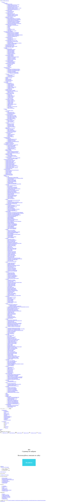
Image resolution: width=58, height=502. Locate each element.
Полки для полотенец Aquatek (12, 352)
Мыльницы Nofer (10, 247)
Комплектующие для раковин (10, 63)
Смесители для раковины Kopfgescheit (13, 209)
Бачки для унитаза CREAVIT (12, 185)
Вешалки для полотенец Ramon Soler (13, 397)
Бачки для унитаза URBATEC (12, 361)
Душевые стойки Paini (11, 263)
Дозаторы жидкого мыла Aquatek (13, 340)
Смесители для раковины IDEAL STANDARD (15, 377)
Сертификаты (6, 418)
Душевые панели (10, 86)
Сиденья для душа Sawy (11, 316)
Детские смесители (9, 171)
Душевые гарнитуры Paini (12, 262)
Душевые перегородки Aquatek (12, 341)
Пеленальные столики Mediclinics (13, 219)
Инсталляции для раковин (12, 118)
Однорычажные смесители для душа (13, 6)
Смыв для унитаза (10, 121)
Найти (10, 408)
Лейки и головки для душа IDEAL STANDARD (15, 376)
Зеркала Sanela (10, 286)
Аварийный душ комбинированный (13, 141)
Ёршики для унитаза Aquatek (12, 343)
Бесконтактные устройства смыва (13, 41)
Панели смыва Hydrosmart (12, 406)
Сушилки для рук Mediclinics (12, 225)
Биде (6, 109)
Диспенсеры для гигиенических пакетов (14, 69)
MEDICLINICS (8, 211)
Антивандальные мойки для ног (11, 162)
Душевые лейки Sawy (11, 312)
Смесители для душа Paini (12, 269)
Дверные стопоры (10, 101)
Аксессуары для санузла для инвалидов (12, 144)
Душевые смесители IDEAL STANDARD (14, 374)
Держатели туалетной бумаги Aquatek (13, 339)
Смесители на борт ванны (12, 16)
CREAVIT (7, 184)
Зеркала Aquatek (10, 344)
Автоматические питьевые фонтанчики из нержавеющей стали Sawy (18, 306)
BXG (6, 327)
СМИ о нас (5, 419)
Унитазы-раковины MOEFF (12, 236)
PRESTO (7, 271)
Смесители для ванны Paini (12, 268)
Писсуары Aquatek (10, 350)
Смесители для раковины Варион (13, 390)
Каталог (3, 2)
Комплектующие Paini (11, 264)
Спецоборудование (7, 137)
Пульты (9, 27)
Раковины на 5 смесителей (12, 59)
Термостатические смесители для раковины (14, 23)
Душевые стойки (10, 103)
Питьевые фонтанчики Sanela (12, 289)
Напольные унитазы (11, 124)
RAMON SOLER (8, 396)
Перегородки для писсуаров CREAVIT (14, 192)
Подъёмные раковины (11, 62)
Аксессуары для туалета (7, 67)
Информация (4, 410)
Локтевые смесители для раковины (13, 20)
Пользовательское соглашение (35, 500)
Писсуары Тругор (10, 369)
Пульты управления (11, 136)
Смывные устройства (9, 119)
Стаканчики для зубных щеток (12, 106)
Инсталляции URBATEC (11, 362)
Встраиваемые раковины (11, 49)
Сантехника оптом (5, 480)
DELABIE (7, 176)
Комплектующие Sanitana (11, 298)
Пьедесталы (9, 65)
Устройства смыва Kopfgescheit (12, 210)
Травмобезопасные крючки (12, 148)
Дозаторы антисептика (11, 74)
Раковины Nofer (10, 250)
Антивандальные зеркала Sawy (12, 307)
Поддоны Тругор (10, 370)
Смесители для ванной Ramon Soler (13, 402)
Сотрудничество (6, 411)
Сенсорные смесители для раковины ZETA (14, 384)
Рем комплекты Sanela (11, 291)
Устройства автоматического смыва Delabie (14, 183)
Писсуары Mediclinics (11, 220)
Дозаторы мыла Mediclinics (12, 216)
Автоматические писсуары (10, 45)
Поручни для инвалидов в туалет (13, 152)
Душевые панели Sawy (13, 305)
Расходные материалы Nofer (12, 261)
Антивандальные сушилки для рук (11, 165)
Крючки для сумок (9, 78)
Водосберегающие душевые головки (11, 46)
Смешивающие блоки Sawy (12, 317)
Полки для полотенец (11, 108)
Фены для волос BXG (11, 333)
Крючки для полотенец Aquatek (12, 348)
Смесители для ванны (9, 12)
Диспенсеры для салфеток (12, 71)
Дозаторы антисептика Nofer (12, 244)
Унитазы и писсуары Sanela (12, 293)
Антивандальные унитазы (10, 166)
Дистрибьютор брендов (5, 481)
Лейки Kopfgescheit (11, 207)
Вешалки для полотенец (11, 100)
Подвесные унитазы (11, 125)
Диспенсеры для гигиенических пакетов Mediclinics (16, 213)
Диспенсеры (8, 68)
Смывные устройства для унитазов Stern (14, 326)
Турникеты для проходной (10, 143)
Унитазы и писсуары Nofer (12, 255)
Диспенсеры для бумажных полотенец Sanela (15, 282)
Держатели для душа (11, 92)
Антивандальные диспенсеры (10, 160)
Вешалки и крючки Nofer (11, 241)
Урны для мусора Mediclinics (12, 227)
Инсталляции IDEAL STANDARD (13, 375)
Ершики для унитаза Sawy (12, 313)
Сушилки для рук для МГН (12, 147)
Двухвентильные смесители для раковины (14, 19)
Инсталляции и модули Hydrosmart (13, 405)
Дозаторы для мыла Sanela (12, 283)
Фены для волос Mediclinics (12, 228)
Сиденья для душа (10, 97)
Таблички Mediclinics (11, 226)
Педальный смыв (10, 42)
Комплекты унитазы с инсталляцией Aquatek (15, 346)
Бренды (5, 175)
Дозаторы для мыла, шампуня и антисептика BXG (15, 330)
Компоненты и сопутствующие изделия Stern (15, 323)
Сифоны (9, 66)
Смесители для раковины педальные (13, 22)
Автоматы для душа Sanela (12, 280)
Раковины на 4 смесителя (11, 58)
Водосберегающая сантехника (7, 478)
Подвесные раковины (11, 52)
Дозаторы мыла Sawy (11, 311)
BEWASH (7, 380)
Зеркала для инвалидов (11, 146)
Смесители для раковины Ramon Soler (13, 403)
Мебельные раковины (11, 50)
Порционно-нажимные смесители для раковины (15, 34)
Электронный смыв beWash (12, 381)
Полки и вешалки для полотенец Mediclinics (14, 221)
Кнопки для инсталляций (11, 131)
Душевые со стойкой (11, 87)
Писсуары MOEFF (10, 233)
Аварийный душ (8, 138)
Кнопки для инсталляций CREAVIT (13, 190)
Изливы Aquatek (10, 345)
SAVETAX (7, 394)
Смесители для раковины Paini (12, 270)
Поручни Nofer (10, 249)
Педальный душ (10, 38)
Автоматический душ (9, 37)
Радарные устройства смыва (12, 43)
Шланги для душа (10, 91)
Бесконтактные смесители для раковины (14, 18)
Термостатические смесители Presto (13, 278)
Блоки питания (10, 135)
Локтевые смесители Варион (12, 388)
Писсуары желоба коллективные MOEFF (14, 234)
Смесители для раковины (10, 17)
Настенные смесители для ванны (13, 15)
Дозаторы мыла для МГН (11, 145)
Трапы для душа (10, 98)
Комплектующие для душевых (10, 90)
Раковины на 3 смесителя (11, 57)
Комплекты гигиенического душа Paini (14, 265)
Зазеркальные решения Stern (12, 322)
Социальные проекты (5, 494)
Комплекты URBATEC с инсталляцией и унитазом (15, 363)
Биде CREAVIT (10, 186)
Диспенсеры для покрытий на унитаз (13, 70)
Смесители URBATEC (11, 364)
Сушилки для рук (8, 81)
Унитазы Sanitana (10, 302)
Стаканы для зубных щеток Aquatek (13, 358)
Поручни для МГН (9, 150)
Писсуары (7, 111)
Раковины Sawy (10, 315)
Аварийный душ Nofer (11, 239)
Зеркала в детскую (9, 173)
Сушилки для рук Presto (11, 277)
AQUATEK (7, 334)
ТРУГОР (7, 366)
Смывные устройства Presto (12, 276)
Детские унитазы (8, 172)
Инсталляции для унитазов (12, 115)
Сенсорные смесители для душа (12, 8)
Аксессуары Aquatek (11, 335)
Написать (6, 427)
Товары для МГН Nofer (11, 254)
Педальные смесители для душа (12, 7)
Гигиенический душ (11, 11)
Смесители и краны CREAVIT (12, 195)
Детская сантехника (7, 169)
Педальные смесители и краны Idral (13, 201)
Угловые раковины (10, 54)
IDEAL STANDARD (9, 373)
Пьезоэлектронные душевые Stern (13, 324)
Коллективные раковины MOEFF (13, 232)
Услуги (5, 412)
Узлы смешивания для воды (12, 30)
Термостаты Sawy (10, 318)
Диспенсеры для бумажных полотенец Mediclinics (15, 212)
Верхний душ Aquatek (11, 337)
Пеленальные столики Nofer (12, 248)
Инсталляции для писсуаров (12, 116)
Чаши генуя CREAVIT (11, 198)
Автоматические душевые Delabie (13, 177)
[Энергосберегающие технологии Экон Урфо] (29, 0)
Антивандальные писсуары (10, 163)
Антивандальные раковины (10, 164)
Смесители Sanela (10, 292)
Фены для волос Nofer (11, 256)
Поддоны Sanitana (10, 300)
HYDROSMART (8, 404)
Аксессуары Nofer (10, 260)
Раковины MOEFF (10, 235)
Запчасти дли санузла (9, 132)
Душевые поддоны (10, 96)
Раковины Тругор (10, 371)
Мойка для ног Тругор (11, 368)
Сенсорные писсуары (11, 113)
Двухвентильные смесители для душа (13, 4)
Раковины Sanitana (10, 301)
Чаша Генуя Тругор (11, 372)
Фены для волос (10, 107)
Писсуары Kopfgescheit (11, 208)
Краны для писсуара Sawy (12, 314)
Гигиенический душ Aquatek (12, 338)
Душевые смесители (9, 89)
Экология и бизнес (5, 498)
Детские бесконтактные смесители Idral (14, 200)
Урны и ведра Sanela (11, 294)
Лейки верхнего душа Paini (12, 266)
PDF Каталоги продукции (6, 497)
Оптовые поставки (7, 417)
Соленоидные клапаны (11, 29)
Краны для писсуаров (11, 120)
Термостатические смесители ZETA (13, 385)
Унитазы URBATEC (11, 365)
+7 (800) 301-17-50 (4, 467)
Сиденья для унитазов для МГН (12, 158)
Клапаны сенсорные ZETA (12, 383)
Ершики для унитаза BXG (12, 331)
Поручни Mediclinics (11, 222)
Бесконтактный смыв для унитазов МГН (14, 157)
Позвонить (6, 426)
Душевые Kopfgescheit (11, 205)
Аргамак (7, 395)
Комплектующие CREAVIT (12, 191)
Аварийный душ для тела (11, 140)
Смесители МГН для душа (12, 155)
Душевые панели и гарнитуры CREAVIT (14, 188)
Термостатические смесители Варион (13, 392)
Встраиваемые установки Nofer (12, 242)
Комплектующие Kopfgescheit (12, 206)
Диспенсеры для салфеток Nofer (13, 259)
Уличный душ (10, 88)
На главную (29, 462)
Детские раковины (9, 170)
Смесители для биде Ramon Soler (13, 401)
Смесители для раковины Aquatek (13, 357)
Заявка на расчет (6, 413)
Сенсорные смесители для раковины (13, 35)
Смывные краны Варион (11, 391)
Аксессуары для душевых (10, 99)
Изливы (9, 26)
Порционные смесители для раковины (14, 21)
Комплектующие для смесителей (11, 24)
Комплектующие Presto (11, 274)
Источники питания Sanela (12, 288)
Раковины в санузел (9, 48)
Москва (2, 431)
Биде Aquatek (10, 336)
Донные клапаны (10, 64)
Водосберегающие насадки (10, 44)
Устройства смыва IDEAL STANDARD (14, 379)
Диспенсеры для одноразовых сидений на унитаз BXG (16, 328)
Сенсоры (9, 28)
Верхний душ (10, 94)
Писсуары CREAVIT (11, 193)
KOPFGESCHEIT (8, 204)
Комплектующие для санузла (10, 128)
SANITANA (8, 296)
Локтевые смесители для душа (12, 5)
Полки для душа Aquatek (11, 351)
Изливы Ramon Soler (11, 398)
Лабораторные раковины (11, 61)
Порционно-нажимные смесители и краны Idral (15, 202)
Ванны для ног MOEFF (11, 230)
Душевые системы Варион (12, 387)
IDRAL (7, 199)
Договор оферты (43, 500)
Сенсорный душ (10, 39)
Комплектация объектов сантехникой (8, 479)
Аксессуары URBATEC (11, 360)
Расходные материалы (9, 80)
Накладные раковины (11, 51)
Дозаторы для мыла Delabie (12, 179)
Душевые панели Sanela (11, 284)
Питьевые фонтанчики (9, 142)
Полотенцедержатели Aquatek (12, 353)
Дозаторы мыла (10, 75)
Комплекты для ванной (11, 13)
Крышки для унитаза (11, 123)
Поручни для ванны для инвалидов (13, 151)
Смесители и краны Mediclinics (12, 224)
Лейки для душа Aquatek (11, 349)
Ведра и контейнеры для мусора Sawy (13, 308)
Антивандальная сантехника (8, 159)
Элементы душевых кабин (10, 93)
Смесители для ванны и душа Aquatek (13, 356)
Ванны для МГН (8, 149)
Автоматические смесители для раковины (12, 32)
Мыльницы (9, 105)
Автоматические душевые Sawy (13, 304)
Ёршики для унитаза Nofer (12, 245)
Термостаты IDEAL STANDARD (13, 378)
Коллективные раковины (10, 55)
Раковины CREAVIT (11, 194)
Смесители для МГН (9, 154)
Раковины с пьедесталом (11, 53)
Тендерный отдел (6, 414)
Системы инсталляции (9, 114)
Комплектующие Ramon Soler (12, 399)
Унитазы (7, 122)
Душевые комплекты (11, 85)
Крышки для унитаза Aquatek (12, 347)
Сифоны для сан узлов (11, 134)
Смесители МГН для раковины (12, 156)
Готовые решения (5, 482)
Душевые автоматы (11, 83)
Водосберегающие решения (8, 31)
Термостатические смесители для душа (14, 9)
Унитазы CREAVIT (11, 197)
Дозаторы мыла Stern (11, 321)
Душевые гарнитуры (11, 84)
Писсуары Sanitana (10, 299)
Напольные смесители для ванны (13, 14)
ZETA (7, 382)
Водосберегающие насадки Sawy (13, 309)
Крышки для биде (10, 110)
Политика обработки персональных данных (24, 500)
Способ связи (4, 421)
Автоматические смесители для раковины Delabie (15, 178)
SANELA (7, 279)
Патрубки (9, 133)
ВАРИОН (7, 386)
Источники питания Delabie (12, 181)
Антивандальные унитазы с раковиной (12, 167)
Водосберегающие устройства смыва (11, 40)
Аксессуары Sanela (10, 281)
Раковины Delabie (10, 182)
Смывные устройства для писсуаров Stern (14, 325)
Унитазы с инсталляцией (11, 126)
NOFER (7, 238)
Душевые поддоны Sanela (12, 285)
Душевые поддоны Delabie (12, 180)
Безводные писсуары (11, 112)
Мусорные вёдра (8, 79)
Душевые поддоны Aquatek (12, 342)
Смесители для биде (9, 10)
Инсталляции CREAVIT (11, 189)
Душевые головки (10, 102)
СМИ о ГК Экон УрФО (5, 495)
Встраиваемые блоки (9, 168)
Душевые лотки (10, 95)
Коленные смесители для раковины (13, 33)
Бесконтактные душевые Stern (12, 319)
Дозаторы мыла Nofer (11, 257)
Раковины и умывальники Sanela (13, 290)
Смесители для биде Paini (11, 267)
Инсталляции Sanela (11, 287)
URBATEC (7, 359)
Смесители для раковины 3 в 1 (12, 36)
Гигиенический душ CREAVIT (12, 187)
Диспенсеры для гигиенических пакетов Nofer (15, 258)
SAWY (7, 303)
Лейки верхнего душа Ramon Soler (13, 400)
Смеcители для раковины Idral (12, 203)
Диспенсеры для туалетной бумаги (13, 72)
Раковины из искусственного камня (13, 56)
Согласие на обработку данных (12, 500)
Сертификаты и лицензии (6, 496)
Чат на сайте (7, 422)
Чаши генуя (7, 127)
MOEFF (7, 229)
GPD (6, 393)
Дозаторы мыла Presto (11, 272)
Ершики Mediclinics (11, 217)
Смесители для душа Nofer (12, 251)
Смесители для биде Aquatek (12, 355)
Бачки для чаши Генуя (11, 130)
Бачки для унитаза (10, 129)
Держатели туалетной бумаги (14, 73)
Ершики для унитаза (9, 77)
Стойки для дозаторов (11, 76)
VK (5, 425)
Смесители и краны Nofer (12, 252)
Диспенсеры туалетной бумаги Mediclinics (14, 214)
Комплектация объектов (7, 416)
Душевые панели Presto (11, 273)
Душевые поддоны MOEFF (12, 231)
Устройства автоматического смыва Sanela (14, 295)
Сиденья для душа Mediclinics (12, 223)
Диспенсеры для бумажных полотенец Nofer (14, 243)
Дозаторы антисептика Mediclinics (13, 215)
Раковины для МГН (9, 153)
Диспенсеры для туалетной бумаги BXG (14, 329)
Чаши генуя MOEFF (11, 237)
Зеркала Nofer (10, 246)
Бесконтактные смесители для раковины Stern (15, 320)
